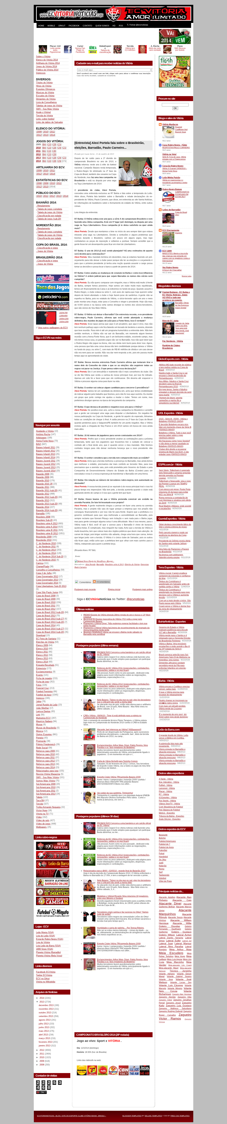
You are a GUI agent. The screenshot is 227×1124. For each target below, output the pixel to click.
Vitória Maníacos (170, 124)
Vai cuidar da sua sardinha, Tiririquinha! (115, 793)
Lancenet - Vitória (167, 788)
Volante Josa (166, 979)
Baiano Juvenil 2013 (46, 467)
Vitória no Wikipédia (45, 981)
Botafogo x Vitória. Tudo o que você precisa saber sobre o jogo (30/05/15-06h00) (175, 435)
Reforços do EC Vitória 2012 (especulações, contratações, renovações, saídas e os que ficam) (123, 685)
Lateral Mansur (182, 943)
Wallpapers (41, 827)
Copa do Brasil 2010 (46, 602)
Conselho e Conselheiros (48, 570)
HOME (41, 26)
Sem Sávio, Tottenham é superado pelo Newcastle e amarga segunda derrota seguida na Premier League (174, 474)
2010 (45, 131)
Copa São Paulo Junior (47, 592)
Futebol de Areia (166, 847)
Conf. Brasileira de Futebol (171, 807)
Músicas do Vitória (45, 92)
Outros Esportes (44, 734)
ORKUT (61, 26)
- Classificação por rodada (48, 215)
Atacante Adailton (167, 897)
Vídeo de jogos (43, 823)
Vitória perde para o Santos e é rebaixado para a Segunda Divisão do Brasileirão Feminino (174, 638)
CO (49, 144)
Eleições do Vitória (45, 642)
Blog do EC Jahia (170, 321)
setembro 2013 (46, 1016)
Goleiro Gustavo (181, 931)
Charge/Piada (42, 566)
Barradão (40, 513)
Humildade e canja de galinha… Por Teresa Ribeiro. (120, 928)
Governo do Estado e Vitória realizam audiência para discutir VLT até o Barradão (173, 630)
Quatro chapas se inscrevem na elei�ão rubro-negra (173, 701)
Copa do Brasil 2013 (46, 615)
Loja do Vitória (43, 942)
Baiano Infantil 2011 (45, 447)
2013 (45, 135)
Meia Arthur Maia (180, 949)
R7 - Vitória (164, 794)
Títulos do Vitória (44, 82)
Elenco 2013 (42, 658)
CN (59, 148)
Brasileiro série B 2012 (47, 533)
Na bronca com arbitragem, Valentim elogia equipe (171, 556)
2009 (39, 131)
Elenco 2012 (42, 655)
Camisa (39, 563)
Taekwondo (164, 875)
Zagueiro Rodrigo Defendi (171, 1011)
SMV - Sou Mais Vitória (47, 109)
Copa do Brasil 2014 (46, 625)
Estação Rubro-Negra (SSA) (49, 939)
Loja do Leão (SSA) (45, 935)
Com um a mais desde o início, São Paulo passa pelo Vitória (175, 601)
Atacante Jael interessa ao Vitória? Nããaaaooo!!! (119, 729)
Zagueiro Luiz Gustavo (178, 1005)
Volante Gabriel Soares (179, 976)
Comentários (85, 582)
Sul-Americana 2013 (46, 794)
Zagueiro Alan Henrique (181, 994)
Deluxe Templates (153, 1116)
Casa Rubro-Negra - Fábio (174, 145)
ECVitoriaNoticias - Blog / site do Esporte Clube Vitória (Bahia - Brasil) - (71, 1116)
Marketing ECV (43, 718)
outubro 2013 (45, 1012)
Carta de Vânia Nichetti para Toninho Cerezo (117, 761)
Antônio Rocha (43, 434)
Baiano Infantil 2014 (45, 457)
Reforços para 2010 (45, 754)
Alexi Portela (90, 564)
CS (59, 144)
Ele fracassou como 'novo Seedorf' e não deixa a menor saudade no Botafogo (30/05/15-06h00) (174, 443)
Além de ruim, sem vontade (155, 49)
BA (44, 144)
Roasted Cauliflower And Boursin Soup (181, 129)
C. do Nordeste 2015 (46, 560)
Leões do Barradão (171, 210)
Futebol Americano (167, 841)
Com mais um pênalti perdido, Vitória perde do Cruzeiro (172, 707)
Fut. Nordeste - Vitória (172, 341)
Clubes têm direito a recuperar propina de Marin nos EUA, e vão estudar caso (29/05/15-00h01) (174, 452)
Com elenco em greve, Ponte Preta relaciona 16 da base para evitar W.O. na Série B (174, 492)
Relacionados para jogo (47, 771)
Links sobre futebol (45, 119)
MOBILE (51, 26)
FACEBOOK (74, 26)
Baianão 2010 (42, 480)
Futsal (161, 853)
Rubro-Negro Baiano (172, 189)
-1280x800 (63, 316)
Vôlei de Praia (165, 881)
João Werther (42, 708)
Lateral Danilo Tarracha (171, 938)
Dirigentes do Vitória (46, 99)
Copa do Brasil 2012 (46, 609)
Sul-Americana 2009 (46, 784)
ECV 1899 (167, 251)
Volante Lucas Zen (180, 982)
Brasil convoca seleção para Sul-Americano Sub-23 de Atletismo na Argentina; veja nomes (174, 657)
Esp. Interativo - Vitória (169, 782)
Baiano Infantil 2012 (45, 451)
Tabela (39, 797)
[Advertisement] (97, 36)
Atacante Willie (182, 923)
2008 (39, 183)
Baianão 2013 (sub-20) (47, 504)
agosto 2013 (45, 1020)
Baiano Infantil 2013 (45, 454)
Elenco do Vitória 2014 (47, 60)
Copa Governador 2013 (47, 580)
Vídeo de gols (42, 820)
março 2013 (45, 1038)
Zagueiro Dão (184, 997)
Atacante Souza (175, 917)
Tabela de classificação (105, 51)
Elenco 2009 (42, 645)
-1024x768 (63, 313)
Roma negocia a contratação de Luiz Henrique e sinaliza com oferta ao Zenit (175, 500)
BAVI (38, 444)
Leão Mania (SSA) (45, 932)
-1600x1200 (63, 319)
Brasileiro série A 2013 (46, 523)
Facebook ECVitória (45, 972)
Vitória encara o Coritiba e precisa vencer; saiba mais (174, 687)
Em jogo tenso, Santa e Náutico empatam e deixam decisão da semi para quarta (175, 392)
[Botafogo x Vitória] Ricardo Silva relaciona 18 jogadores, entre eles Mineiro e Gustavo (123, 897)
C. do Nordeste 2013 (46, 550)
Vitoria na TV (42, 814)
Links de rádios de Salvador (49, 122)
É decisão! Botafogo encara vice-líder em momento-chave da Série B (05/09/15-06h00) (175, 427)
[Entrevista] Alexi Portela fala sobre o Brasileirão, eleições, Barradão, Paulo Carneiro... (109, 145)
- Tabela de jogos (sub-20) (48, 219)
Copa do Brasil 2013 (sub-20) (50, 622)
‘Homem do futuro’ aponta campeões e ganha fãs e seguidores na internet (170, 400)
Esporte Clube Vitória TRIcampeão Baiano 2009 (119, 777)
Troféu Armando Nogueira (48, 807)
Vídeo (39, 817)
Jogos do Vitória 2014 (46, 66)
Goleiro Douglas (169, 926)
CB (54, 144)
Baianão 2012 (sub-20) (47, 497)
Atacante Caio (182, 900)
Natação (163, 866)
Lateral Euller (173, 940)
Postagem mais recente (85, 589)
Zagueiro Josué (173, 1003)
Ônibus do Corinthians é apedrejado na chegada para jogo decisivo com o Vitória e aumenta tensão (174, 594)
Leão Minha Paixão (171, 177)
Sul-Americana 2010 (46, 787)
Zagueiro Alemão (167, 997)
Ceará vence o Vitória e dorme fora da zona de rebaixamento (174, 607)
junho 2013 (44, 1027)
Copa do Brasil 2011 (45, 605)
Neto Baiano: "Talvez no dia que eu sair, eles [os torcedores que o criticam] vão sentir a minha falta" (124, 701)
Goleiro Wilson (167, 934)
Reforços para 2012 (45, 761)
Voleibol (162, 878)
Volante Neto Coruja (175, 990)
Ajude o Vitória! (43, 112)
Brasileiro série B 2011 (47, 530)
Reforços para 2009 (45, 751)
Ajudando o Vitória (45, 431)
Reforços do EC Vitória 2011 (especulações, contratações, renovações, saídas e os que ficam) (123, 669)
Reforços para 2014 (45, 767)
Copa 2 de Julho (44, 573)
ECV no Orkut (43, 978)
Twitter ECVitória (44, 975)
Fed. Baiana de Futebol (169, 810)
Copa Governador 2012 (47, 576)
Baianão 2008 (42, 474)
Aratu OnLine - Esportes (169, 819)
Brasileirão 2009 (44, 537)
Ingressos (41, 73)
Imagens (178, 233)
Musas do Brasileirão (46, 728)
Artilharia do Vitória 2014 (48, 63)
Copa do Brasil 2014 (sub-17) (50, 628)
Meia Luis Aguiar (174, 959)
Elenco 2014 (42, 661)
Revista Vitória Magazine (48, 774)
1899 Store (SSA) (44, 949)
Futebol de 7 (164, 844)
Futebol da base (44, 695)
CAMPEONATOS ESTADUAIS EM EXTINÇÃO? (182, 194)
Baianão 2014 (42, 507)
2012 (39, 135)
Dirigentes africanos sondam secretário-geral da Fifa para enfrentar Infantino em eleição (172, 665)
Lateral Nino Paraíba (171, 946)
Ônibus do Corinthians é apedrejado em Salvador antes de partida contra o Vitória (174, 584)
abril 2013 (44, 1034)
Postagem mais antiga (142, 589)
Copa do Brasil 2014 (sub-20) (50, 632)
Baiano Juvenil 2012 (46, 464)
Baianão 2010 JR (44, 484)
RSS (121, 26)
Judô (161, 863)
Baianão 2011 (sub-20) (46, 490)
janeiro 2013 (45, 1045)
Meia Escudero (171, 953)
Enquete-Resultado (45, 665)
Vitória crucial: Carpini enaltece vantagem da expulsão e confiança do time (174, 576)
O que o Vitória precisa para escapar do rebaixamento (171, 693)
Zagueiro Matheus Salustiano (175, 1008)
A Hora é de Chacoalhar (172, 270)
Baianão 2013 (42, 500)
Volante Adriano (167, 974)
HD (114, 26)
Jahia (38, 701)
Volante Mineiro (175, 988)
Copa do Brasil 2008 (46, 595)
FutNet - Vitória (165, 785)
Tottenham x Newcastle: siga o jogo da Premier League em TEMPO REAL (175, 483)
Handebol (163, 856)
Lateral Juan (166, 943)
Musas (39, 724)
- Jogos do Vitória (44, 251)
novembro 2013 (46, 1009)
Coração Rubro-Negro (172, 166)
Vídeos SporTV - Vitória (169, 804)
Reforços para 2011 (45, 757)
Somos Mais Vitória (45, 780)
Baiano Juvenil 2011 (45, 461)
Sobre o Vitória (43, 56)
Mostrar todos (186, 276)
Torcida (39, 804)
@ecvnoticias (135, 599)
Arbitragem (41, 437)
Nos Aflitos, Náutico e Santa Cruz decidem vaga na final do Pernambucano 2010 (174, 384)
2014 (52, 135)
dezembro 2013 (46, 1005)
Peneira (39, 737)
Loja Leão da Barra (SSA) (48, 945)
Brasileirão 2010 (44, 540)
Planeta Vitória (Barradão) (48, 952)
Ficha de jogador (44, 678)
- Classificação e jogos (47, 248)
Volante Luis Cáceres (171, 985)
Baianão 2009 (42, 477)
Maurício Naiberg (44, 721)
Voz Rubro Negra (170, 267)
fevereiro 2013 (46, 1042)
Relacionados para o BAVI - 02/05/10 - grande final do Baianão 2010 (114, 871)
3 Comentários (103, 582)
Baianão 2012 (42, 494)
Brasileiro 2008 (43, 517)
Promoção (41, 741)
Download (40, 635)
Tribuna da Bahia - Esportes (171, 816)
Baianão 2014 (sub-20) (47, 510)
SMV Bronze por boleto (180, 49)
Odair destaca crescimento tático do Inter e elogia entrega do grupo (175, 525)
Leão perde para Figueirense (55, 50)
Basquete (163, 835)
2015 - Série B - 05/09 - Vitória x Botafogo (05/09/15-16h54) (173, 420)
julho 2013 (44, 1023)
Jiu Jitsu (162, 859)
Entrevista (41, 668)
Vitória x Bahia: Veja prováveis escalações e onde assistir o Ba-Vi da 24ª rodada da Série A (174, 646)
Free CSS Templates (179, 1116)
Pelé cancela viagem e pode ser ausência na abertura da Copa (173, 533)
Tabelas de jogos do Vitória (49, 105)
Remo (161, 869)
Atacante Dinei (170, 903)
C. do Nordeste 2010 (46, 543)
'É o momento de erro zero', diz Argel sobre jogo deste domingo (173, 715)
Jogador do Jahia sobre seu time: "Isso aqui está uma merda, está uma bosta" (182, 328)
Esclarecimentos (44, 671)
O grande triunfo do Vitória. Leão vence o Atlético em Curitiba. (173, 736)
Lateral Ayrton (183, 934)
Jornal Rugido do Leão (46, 704)
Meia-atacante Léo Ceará (179, 965)
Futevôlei (163, 850)
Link (38, 714)
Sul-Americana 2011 (45, 790)
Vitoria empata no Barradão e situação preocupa (172, 750)
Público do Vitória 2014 (47, 70)
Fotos (39, 685)
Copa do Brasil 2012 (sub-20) (50, 612)
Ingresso (40, 698)
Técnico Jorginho (180, 970)
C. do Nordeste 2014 (46, 553)
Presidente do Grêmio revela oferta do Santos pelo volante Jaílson (174, 542)
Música (39, 731)
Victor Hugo (41, 810)
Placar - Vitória (165, 791)
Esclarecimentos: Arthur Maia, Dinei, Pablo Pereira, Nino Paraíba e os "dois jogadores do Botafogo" (122, 746)
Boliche (162, 838)
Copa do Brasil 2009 (46, 599)
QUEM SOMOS (102, 26)
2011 (52, 131)
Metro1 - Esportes (167, 813)
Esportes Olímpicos (45, 89)
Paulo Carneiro (80, 567)
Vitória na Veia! (169, 154)
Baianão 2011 (42, 487)
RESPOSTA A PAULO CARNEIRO (176, 148)
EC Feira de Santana (46, 638)
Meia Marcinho (175, 962)
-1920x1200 (63, 322)
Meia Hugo (180, 956)
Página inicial (114, 589)
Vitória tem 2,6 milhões (130, 49)
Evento (39, 675)
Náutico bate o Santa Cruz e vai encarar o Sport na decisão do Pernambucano (173, 375)
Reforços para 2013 (45, 764)
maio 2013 (44, 1031)
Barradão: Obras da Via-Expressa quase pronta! (182, 305)
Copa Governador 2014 (47, 583)
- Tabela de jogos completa (49, 209)
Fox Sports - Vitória (167, 801)
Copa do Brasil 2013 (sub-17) (50, 619)
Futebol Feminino (44, 691)
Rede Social (42, 747)
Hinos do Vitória (43, 86)
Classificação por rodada (49, 238)
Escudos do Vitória (45, 95)
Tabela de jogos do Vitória (49, 212)
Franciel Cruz (42, 688)
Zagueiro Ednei (165, 1000)
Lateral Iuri (186, 941)
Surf (161, 872)
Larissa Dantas (43, 711)
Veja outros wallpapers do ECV (53, 327)
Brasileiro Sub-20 (44, 520)
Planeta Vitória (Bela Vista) (49, 955)
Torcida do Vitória (44, 115)
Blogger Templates (131, 1116)
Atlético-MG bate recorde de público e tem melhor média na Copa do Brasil (175, 367)
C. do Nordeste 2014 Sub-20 (49, 556)
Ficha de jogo (42, 681)
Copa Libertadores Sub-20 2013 (51, 586)
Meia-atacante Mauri (168, 968)
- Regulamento (43, 205)
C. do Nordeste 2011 (46, 546)
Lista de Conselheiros (46, 102)
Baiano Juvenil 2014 (46, 470)
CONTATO (87, 26)
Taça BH (40, 800)
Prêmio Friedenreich (45, 744)
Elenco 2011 (42, 652)
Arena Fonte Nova (45, 441)
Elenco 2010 (42, 648)
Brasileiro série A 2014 (46, 527)
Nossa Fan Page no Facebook (80, 50)
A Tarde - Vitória (166, 779)
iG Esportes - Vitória (168, 797)
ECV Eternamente (170, 230)
